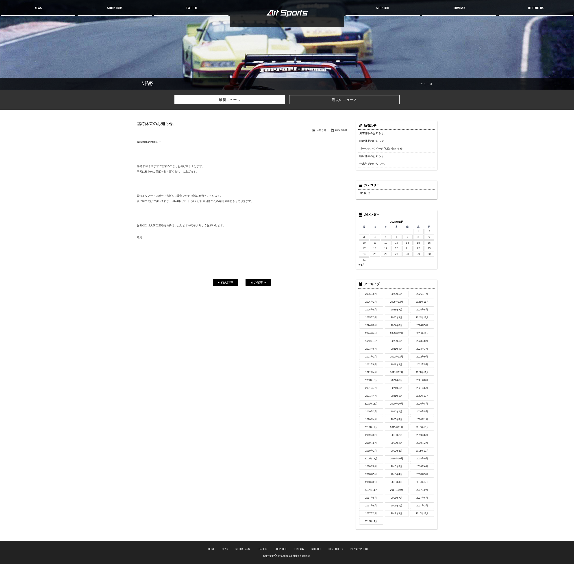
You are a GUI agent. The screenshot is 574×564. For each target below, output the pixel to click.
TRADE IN (191, 7)
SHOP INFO (382, 7)
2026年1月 (371, 301)
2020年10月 (396, 403)
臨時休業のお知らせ (371, 140)
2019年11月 (396, 427)
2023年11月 (422, 333)
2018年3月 (422, 474)
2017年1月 (396, 513)
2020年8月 (422, 403)
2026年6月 (396, 294)
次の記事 (257, 282)
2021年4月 (371, 395)
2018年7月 (396, 466)
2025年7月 (396, 309)
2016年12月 (422, 513)
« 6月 (361, 264)
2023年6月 (371, 348)
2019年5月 (371, 442)
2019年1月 (396, 450)
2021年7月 (371, 388)
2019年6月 (422, 435)
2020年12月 (422, 395)
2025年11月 (422, 301)
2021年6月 (396, 388)
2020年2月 (396, 419)
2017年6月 (422, 497)
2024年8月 (371, 325)
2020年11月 (371, 403)
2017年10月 (396, 490)
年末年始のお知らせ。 (372, 163)
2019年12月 (371, 427)
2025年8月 (371, 309)
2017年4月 (396, 505)
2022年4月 (371, 372)
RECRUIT (316, 549)
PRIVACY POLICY (359, 549)
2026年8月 (371, 294)
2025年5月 (422, 309)
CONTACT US (536, 7)
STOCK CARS (115, 7)
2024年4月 (371, 333)
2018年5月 (371, 474)
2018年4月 (396, 474)
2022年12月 (396, 356)
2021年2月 (396, 395)
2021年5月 (422, 388)
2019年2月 (371, 450)
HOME (211, 549)
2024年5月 (422, 325)
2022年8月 (371, 364)
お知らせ (321, 130)
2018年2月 (371, 482)
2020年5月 (422, 411)
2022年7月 (396, 364)
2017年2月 (371, 513)
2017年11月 (371, 490)
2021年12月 (396, 372)
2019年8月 (371, 435)
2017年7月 (396, 497)
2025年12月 (396, 301)
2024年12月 (422, 317)
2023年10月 (371, 341)
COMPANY (459, 7)
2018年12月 (422, 450)
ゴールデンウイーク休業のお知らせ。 (382, 148)
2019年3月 (422, 442)
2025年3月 (371, 317)
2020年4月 (371, 419)
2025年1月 (396, 317)
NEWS (38, 7)
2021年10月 (371, 380)
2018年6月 (422, 466)
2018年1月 (396, 482)
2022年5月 (422, 364)
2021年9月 (396, 380)
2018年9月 (422, 458)
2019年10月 (422, 427)
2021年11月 (422, 372)
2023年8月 (422, 341)
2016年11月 (371, 521)
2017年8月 (371, 497)
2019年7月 (396, 435)
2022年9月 (422, 356)
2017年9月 (422, 490)
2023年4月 (396, 348)
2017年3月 (422, 505)
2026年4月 (422, 294)
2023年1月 (371, 356)
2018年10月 (396, 458)
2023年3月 (422, 348)
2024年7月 (396, 325)
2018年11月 (371, 458)
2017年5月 (371, 505)
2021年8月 (422, 380)
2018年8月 (371, 466)
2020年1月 (422, 419)
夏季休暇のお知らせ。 (372, 133)
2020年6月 (396, 411)
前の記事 (226, 282)
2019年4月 (396, 442)
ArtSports (287, 13)
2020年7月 (371, 411)
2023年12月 (396, 333)
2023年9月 (396, 341)
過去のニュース (344, 100)
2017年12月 (422, 482)
